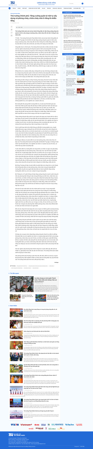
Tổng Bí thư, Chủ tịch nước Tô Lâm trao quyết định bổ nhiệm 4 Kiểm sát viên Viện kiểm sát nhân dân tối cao (71, 91)
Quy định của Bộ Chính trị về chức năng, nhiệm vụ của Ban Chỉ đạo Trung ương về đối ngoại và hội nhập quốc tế (73, 17)
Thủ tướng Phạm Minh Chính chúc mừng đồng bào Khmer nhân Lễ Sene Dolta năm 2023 (40, 376)
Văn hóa (49, 8)
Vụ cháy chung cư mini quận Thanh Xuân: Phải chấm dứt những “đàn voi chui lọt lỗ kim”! (45, 279)
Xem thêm (13, 305)
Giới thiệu (82, 446)
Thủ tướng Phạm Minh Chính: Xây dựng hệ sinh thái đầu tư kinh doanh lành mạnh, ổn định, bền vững (41, 354)
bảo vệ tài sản (35, 268)
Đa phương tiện (77, 8)
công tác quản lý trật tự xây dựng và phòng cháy (38, 265)
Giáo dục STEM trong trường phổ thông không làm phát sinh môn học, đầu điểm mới (73, 41)
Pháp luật (24, 8)
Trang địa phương (68, 8)
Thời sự (14, 8)
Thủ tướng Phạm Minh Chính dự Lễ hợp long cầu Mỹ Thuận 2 (39, 411)
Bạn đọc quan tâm (69, 54)
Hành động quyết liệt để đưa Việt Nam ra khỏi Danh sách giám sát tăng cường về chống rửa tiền (41, 342)
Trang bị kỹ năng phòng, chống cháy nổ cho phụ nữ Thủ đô (27, 296)
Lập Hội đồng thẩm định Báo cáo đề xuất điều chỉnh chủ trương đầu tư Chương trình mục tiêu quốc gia (41, 365)
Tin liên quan (14, 273)
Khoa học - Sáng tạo (57, 8)
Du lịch (43, 8)
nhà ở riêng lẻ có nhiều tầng (16, 268)
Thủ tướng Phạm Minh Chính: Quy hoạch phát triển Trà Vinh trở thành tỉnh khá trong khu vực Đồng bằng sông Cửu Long (41, 400)
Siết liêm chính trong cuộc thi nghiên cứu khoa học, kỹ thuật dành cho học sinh (72, 30)
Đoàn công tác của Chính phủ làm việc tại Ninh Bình (37, 331)
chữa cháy (52, 265)
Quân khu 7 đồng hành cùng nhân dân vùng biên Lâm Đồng (70, 65)
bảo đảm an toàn (27, 268)
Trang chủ (76, 446)
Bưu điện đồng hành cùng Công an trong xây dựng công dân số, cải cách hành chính (40, 310)
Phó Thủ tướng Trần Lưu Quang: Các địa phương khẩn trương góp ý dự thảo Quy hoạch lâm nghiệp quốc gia (41, 321)
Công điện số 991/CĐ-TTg (22, 265)
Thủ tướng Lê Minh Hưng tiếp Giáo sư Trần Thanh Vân (70, 58)
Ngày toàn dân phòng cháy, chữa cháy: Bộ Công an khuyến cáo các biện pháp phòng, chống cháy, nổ (53, 297)
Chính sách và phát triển (34, 8)
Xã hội (19, 8)
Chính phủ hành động (15, 13)
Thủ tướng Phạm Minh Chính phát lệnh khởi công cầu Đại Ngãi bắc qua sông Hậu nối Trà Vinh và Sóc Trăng (41, 387)
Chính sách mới (68, 12)
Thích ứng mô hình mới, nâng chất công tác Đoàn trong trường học (71, 73)
